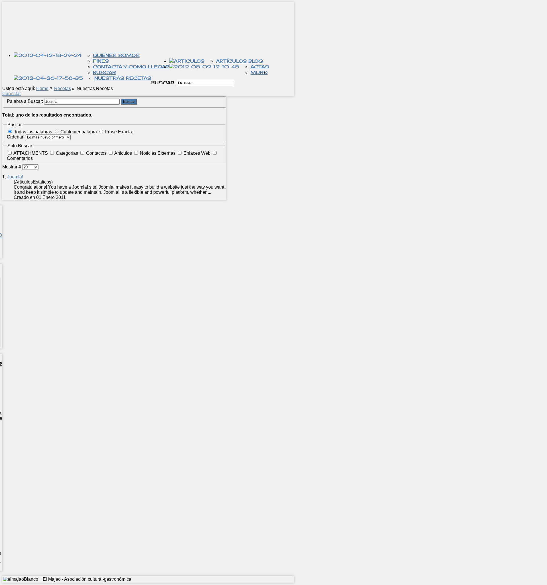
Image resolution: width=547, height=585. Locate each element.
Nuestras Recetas (122, 78)
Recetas (62, 88)
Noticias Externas (158, 153)
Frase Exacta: (119, 131)
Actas (259, 67)
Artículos (123, 153)
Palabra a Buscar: (25, 101)
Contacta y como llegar (131, 67)
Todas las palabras (33, 131)
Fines (101, 61)
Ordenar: (16, 136)
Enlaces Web (197, 153)
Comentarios (20, 158)
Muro (259, 72)
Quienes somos (116, 55)
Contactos (97, 153)
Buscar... (164, 82)
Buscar (104, 72)
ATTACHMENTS (31, 153)
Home (42, 88)
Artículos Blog (239, 61)
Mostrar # (12, 166)
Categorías (67, 153)
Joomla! (15, 176)
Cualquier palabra (78, 131)
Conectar (11, 93)
